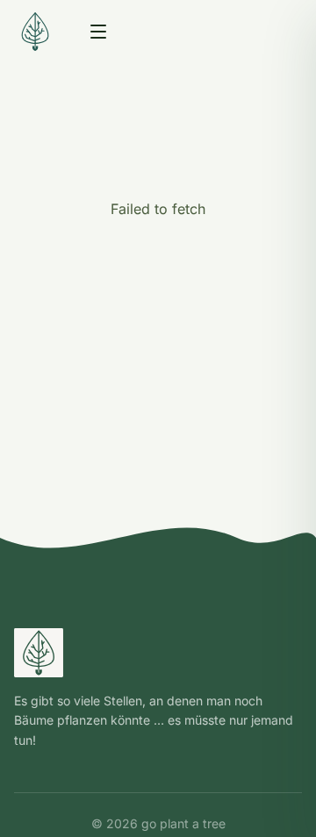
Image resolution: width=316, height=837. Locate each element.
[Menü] (98, 32)
